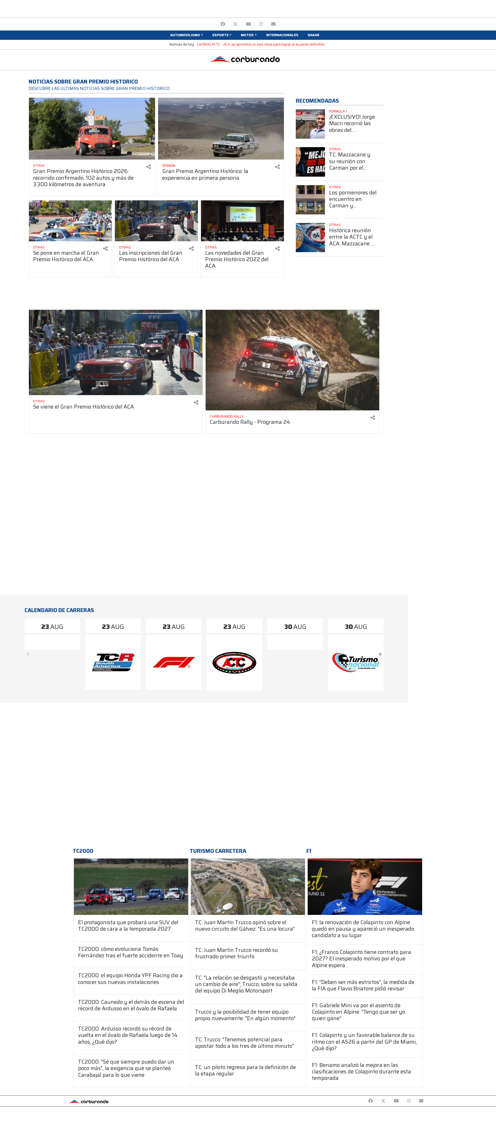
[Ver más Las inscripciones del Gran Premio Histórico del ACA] (156, 220)
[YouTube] (248, 24)
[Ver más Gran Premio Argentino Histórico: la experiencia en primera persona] (221, 129)
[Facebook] (222, 24)
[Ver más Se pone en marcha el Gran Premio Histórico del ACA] (70, 220)
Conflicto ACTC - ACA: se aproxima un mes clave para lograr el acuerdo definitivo (260, 44)
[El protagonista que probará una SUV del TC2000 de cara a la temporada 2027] (131, 887)
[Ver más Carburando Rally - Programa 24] (292, 360)
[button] (186, 35)
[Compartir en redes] (148, 167)
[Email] (273, 24)
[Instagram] (261, 24)
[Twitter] (235, 24)
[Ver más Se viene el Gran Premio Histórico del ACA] (116, 352)
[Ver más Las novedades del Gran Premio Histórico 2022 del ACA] (242, 220)
